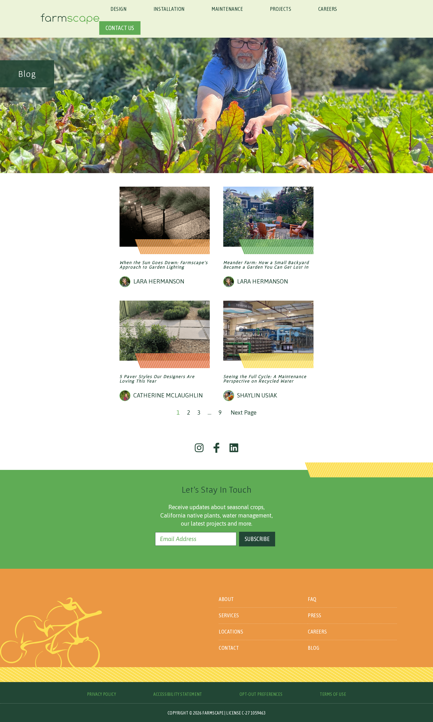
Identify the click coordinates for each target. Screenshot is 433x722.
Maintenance (227, 9)
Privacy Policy (101, 694)
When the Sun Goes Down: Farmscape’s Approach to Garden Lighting (164, 264)
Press (314, 615)
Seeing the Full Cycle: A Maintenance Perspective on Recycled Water (264, 378)
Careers (327, 9)
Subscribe (257, 539)
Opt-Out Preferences (261, 694)
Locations (231, 632)
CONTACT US (120, 28)
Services (229, 615)
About (226, 599)
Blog (313, 648)
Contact (229, 648)
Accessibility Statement (177, 694)
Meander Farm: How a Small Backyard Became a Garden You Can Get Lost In (266, 264)
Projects (280, 9)
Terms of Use (333, 694)
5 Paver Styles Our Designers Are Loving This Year (157, 378)
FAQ (312, 599)
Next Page (243, 412)
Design (119, 9)
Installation (169, 9)
